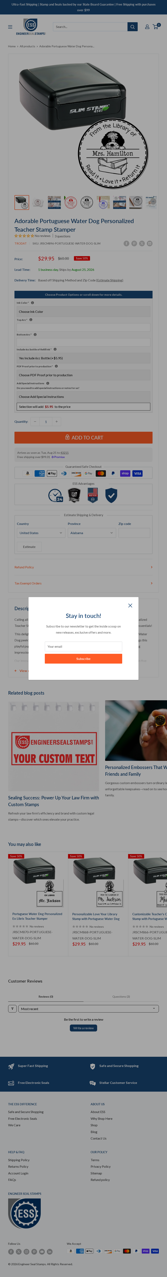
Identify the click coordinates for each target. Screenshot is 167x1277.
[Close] (130, 605)
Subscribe (83, 659)
